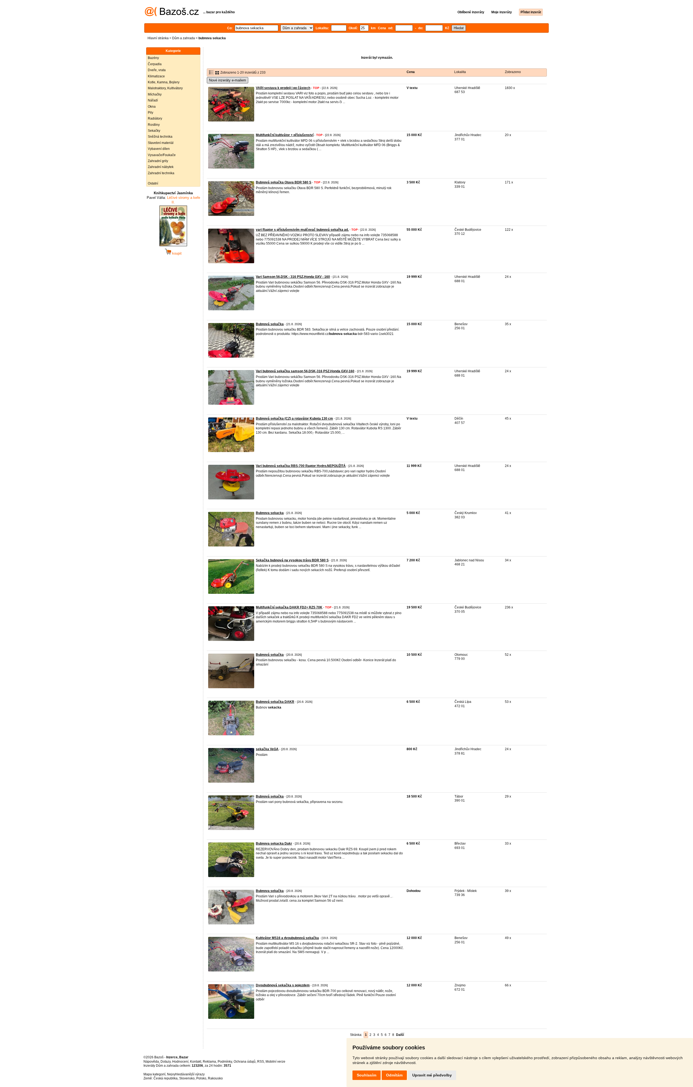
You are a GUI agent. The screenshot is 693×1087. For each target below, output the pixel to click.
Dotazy (166, 1061)
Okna (152, 106)
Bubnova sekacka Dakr (274, 843)
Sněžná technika (160, 137)
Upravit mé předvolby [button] (432, 1075)
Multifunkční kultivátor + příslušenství (284, 135)
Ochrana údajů (245, 1061)
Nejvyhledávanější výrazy (186, 1074)
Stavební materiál (161, 143)
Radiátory (155, 118)
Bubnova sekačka (270, 891)
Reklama (209, 1061)
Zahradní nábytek (161, 167)
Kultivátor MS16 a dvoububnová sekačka (287, 938)
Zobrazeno (513, 72)
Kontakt (195, 1061)
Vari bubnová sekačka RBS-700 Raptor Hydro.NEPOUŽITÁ (301, 466)
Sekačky (154, 131)
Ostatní (153, 183)
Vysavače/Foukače (162, 155)
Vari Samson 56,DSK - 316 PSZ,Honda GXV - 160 (293, 277)
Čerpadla (155, 64)
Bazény (153, 58)
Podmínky (225, 1061)
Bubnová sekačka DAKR (275, 702)
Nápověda (151, 1061)
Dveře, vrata (157, 70)
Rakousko (215, 1078)
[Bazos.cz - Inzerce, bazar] (172, 15)
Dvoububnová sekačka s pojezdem (283, 985)
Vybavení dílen (159, 149)
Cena (411, 72)
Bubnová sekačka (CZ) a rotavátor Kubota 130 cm (294, 418)
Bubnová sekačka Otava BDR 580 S (283, 182)
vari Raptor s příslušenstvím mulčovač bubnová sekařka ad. (302, 230)
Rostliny (154, 125)
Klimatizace (156, 76)
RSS (260, 1061)
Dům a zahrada (183, 38)
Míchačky (155, 94)
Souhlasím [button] (366, 1075)
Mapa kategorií (154, 1074)
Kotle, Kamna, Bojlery (163, 82)
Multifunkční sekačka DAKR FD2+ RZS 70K (289, 607)
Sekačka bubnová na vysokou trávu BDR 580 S (292, 560)
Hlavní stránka (158, 38)
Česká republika (165, 1078)
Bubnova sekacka (270, 513)
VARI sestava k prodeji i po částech (283, 88)
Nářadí (153, 100)
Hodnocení (180, 1061)
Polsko (201, 1078)
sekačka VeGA (267, 749)
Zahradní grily (158, 161)
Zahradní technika (161, 173)
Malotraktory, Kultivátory (165, 88)
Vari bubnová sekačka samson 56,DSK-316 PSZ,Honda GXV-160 (305, 371)
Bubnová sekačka (270, 324)
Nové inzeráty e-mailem (227, 80)
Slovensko (187, 1078)
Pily (150, 112)
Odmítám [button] (394, 1075)
